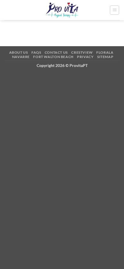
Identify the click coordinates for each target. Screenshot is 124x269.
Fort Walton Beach (53, 57)
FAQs (36, 52)
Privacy (85, 57)
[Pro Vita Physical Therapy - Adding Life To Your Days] (62, 10)
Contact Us (56, 52)
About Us (18, 52)
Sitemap (105, 57)
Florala (104, 52)
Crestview (82, 52)
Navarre (21, 57)
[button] (114, 10)
